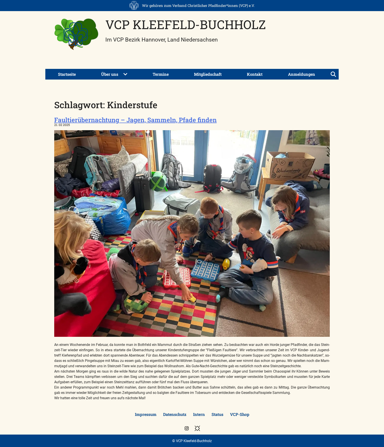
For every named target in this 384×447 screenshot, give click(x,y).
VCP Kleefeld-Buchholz (185, 24)
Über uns (109, 74)
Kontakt (254, 74)
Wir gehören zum (198, 5)
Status (217, 414)
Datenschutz (174, 414)
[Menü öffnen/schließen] (333, 74)
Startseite (67, 74)
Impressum (145, 414)
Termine (161, 74)
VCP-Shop (239, 414)
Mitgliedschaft (208, 74)
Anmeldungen (301, 74)
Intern (199, 414)
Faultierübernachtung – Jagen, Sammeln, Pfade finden (135, 120)
